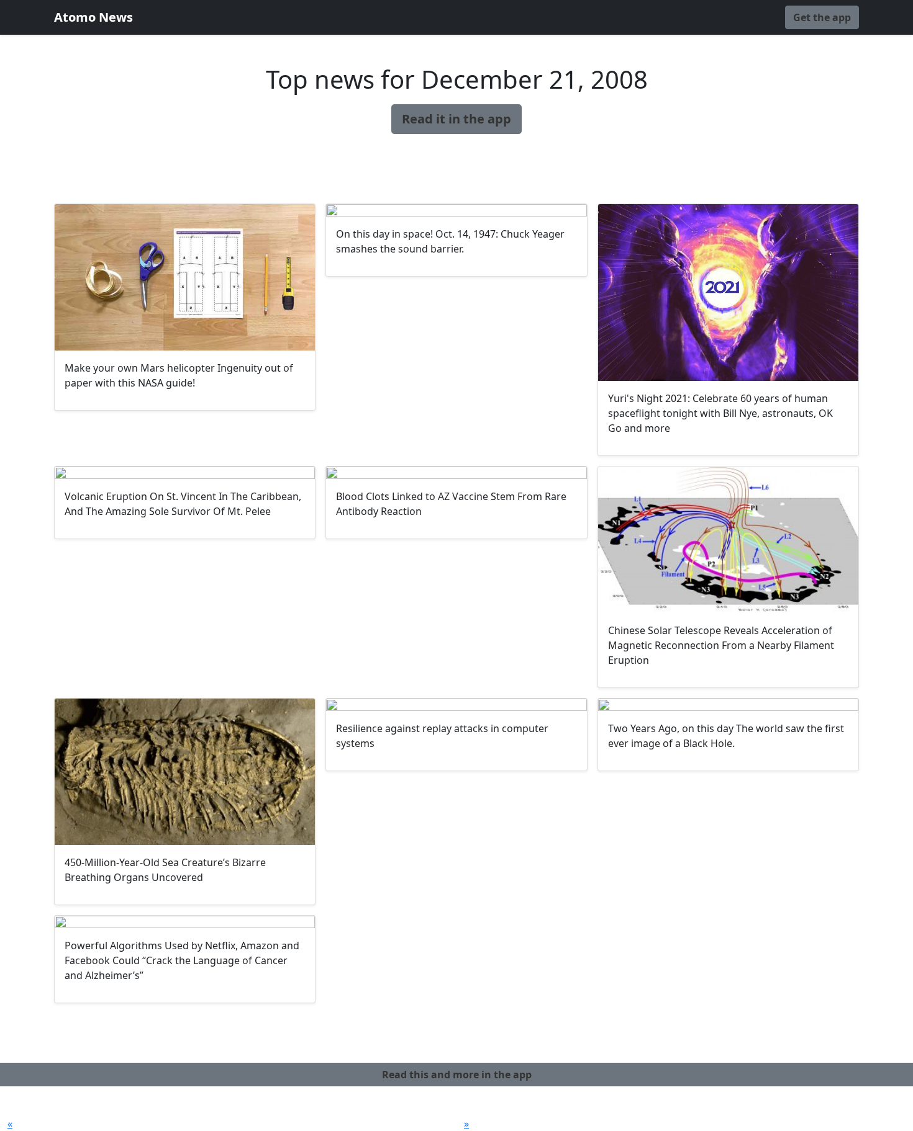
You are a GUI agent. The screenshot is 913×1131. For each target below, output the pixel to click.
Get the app (822, 17)
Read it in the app (456, 118)
